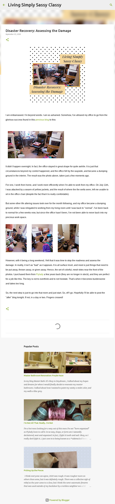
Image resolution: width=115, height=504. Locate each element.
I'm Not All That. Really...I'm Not (38, 423)
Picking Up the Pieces (33, 470)
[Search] (65, 5)
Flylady (39, 274)
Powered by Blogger (59, 500)
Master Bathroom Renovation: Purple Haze (43, 375)
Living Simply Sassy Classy (34, 4)
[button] (7, 40)
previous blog (42, 120)
